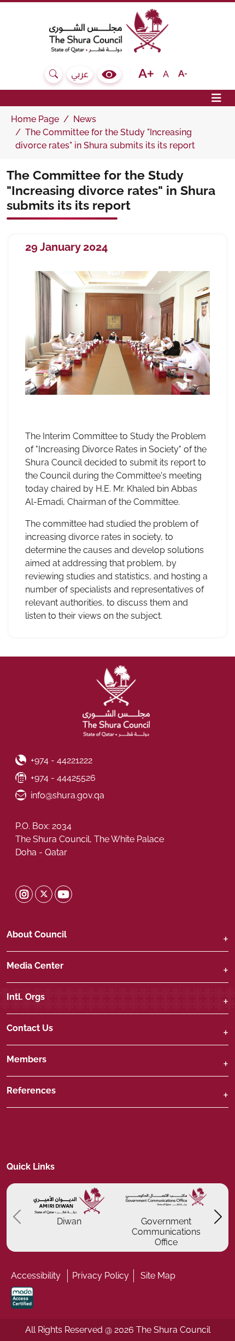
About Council (37, 934)
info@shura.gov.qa (67, 795)
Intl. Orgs (26, 997)
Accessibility (36, 1275)
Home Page (35, 119)
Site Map (157, 1275)
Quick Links (31, 1166)
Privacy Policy (100, 1275)
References (31, 1090)
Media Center (35, 965)
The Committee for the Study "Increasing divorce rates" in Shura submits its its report (111, 190)
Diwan (69, 1221)
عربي (80, 74)
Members (26, 1059)
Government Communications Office (166, 1231)
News (84, 119)
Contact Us (30, 1028)
